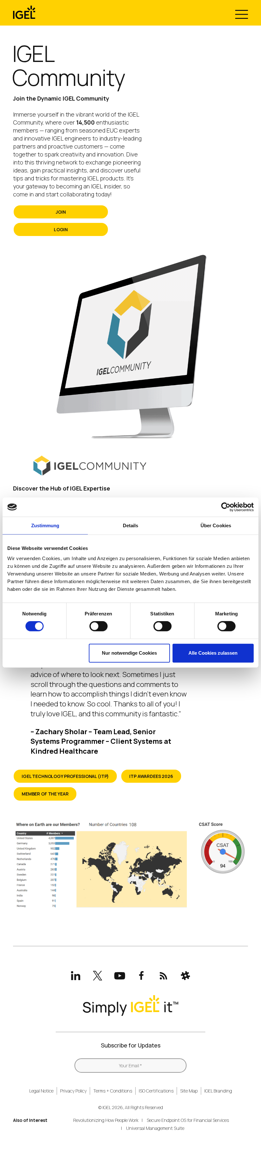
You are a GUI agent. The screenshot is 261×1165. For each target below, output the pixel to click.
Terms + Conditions (112, 1091)
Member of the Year (45, 794)
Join (61, 212)
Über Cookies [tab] (216, 525)
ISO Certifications (156, 1091)
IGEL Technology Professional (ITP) (65, 776)
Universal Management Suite (155, 1128)
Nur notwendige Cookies (129, 653)
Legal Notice (41, 1091)
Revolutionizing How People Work (105, 1120)
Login (61, 229)
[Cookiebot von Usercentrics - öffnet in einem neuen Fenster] (226, 507)
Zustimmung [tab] (45, 525)
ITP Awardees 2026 (151, 776)
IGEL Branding (218, 1091)
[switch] (98, 626)
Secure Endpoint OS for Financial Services (188, 1120)
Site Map (189, 1091)
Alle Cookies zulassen (212, 653)
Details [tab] (130, 525)
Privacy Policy (73, 1091)
